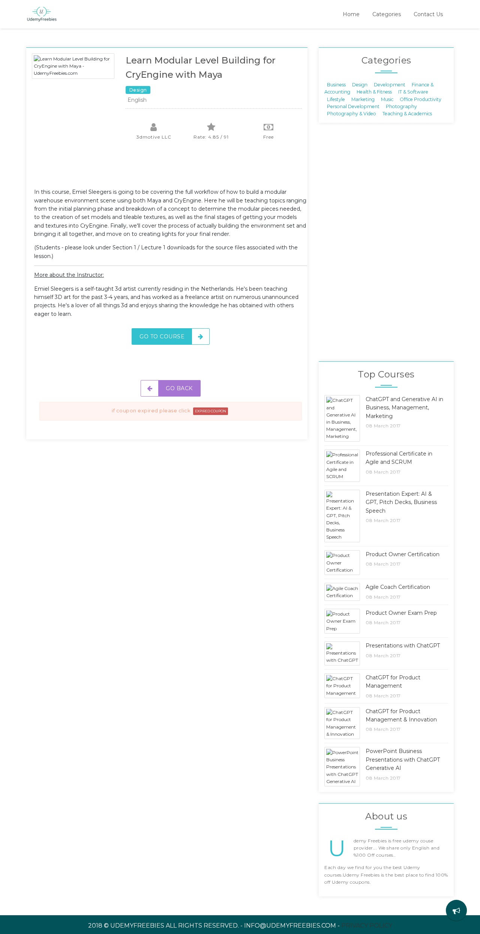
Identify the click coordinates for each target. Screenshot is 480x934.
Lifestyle (336, 99)
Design (360, 84)
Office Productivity (420, 99)
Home (351, 14)
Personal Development (353, 106)
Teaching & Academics (407, 113)
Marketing (363, 99)
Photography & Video (351, 113)
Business (336, 84)
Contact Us (428, 14)
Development (389, 84)
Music (387, 99)
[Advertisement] (170, 169)
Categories (386, 14)
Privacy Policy (366, 925)
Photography (401, 106)
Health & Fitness (374, 92)
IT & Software (413, 92)
